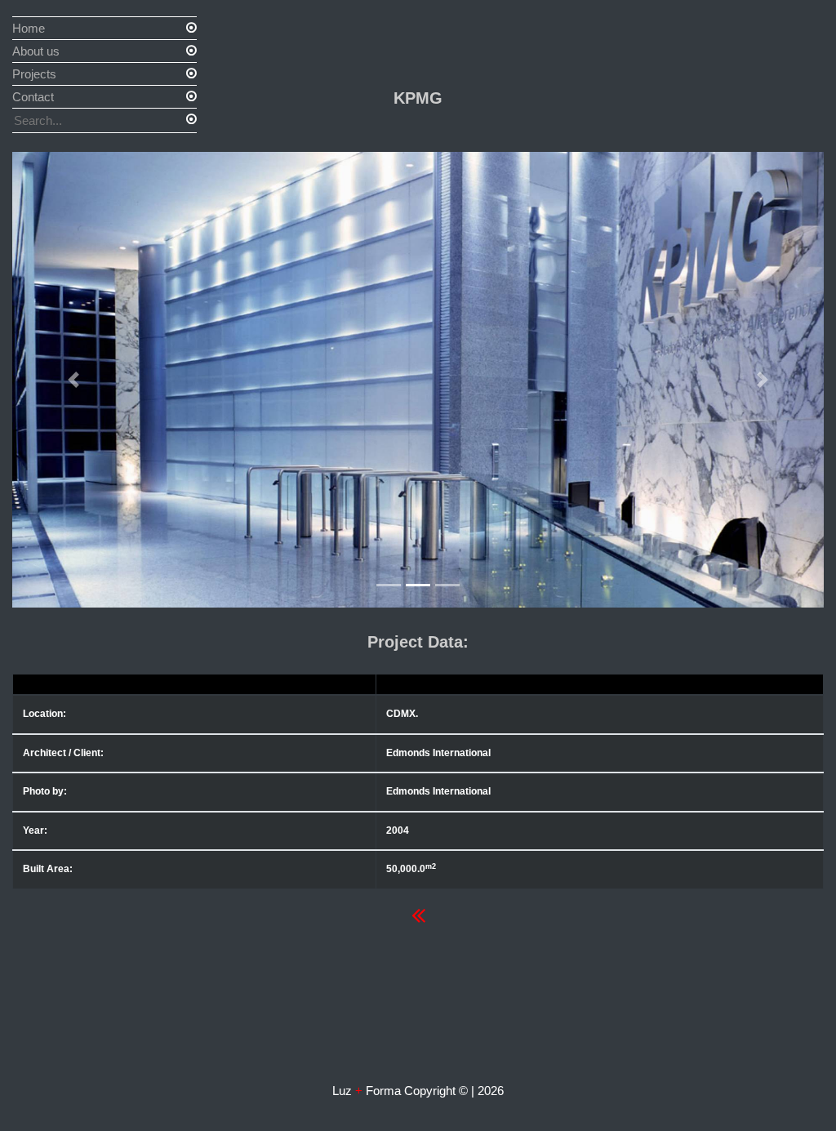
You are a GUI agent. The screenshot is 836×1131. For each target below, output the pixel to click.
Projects (34, 74)
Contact (33, 97)
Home (28, 28)
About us (36, 51)
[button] (73, 380)
